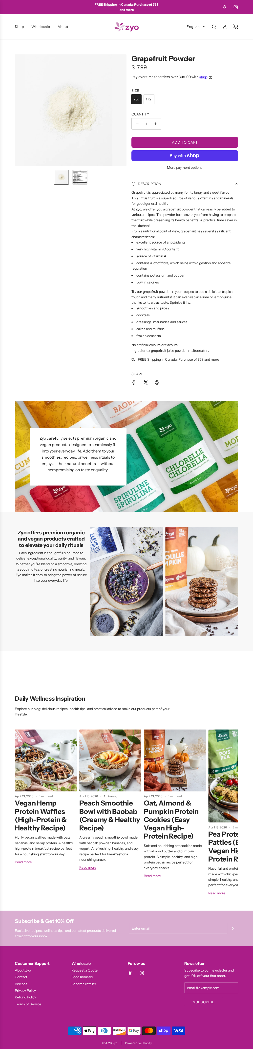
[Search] (214, 26)
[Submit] (232, 928)
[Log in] (224, 26)
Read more (23, 862)
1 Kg (149, 99)
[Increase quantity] (155, 123)
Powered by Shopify (138, 1043)
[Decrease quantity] (137, 123)
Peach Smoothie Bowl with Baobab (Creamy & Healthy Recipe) (109, 815)
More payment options (184, 167)
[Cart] (235, 26)
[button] (19, 110)
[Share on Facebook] (133, 383)
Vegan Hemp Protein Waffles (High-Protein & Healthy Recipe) (41, 815)
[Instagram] (235, 7)
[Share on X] (145, 383)
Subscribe (203, 1002)
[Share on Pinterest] (157, 383)
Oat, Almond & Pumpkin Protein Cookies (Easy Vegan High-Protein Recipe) (171, 819)
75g (136, 99)
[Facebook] (224, 7)
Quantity (140, 114)
